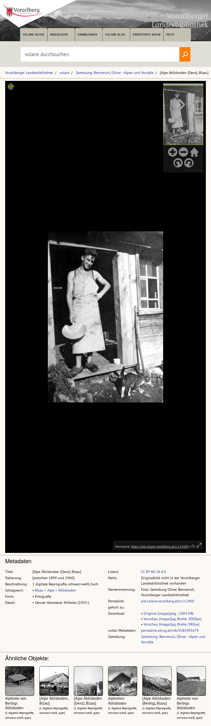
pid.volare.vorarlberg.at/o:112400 (167, 601)
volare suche (33, 34)
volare (64, 72)
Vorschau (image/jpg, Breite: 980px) (171, 624)
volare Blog (115, 34)
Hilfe (170, 34)
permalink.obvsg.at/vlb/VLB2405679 (170, 630)
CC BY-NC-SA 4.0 (153, 571)
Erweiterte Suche (147, 34)
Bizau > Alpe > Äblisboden (55, 590)
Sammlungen (87, 34)
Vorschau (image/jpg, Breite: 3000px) (172, 619)
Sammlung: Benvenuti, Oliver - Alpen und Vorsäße (114, 72)
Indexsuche (59, 34)
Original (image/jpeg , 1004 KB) (169, 613)
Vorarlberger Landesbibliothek (29, 72)
